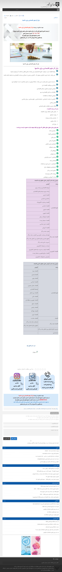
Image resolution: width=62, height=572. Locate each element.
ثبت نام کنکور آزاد (31, 346)
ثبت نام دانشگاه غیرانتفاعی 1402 (52, 521)
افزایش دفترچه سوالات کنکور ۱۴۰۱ (52, 477)
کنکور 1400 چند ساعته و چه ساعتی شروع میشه (49, 491)
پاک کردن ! (7, 439)
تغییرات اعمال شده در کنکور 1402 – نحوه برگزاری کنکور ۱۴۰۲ (47, 479)
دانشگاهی (56, 17)
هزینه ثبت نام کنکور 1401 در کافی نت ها (51, 468)
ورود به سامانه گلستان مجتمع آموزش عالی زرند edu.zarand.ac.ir (46, 504)
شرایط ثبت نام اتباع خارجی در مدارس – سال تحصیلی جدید (47, 456)
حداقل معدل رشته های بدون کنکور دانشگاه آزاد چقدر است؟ (47, 530)
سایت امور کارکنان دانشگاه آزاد (53, 512)
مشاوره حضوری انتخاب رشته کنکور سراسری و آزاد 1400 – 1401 (46, 489)
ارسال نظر (14, 439)
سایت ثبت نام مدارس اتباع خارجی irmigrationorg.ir (48, 459)
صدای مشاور (41, 566)
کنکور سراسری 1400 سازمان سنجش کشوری (49, 563)
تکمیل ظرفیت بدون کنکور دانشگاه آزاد (51, 515)
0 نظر (17, 15)
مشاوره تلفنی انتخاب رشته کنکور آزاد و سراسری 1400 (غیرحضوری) (46, 497)
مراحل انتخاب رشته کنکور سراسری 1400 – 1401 (49, 494)
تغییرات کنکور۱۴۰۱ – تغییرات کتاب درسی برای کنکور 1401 (48, 471)
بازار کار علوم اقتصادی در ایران (29, 408)
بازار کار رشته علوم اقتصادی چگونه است (43, 408)
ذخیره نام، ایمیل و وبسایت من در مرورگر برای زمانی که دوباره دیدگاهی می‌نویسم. (43, 443)
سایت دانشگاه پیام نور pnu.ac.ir (52, 527)
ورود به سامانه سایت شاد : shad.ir (52, 451)
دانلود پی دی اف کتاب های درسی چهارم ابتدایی (49, 462)
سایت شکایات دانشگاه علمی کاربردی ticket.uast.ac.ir (48, 524)
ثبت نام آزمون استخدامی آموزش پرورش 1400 (49, 486)
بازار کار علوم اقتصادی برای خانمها (31, 20)
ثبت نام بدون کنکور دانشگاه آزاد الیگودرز (51, 532)
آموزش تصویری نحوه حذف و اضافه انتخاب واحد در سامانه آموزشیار (46, 474)
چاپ (12, 15)
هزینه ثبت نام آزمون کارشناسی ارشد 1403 (50, 506)
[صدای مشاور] (52, 3)
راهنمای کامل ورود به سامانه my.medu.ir (51, 453)
